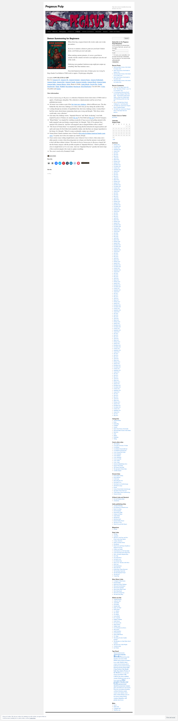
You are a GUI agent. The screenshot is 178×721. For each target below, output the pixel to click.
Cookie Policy (32, 718)
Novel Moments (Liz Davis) (120, 627)
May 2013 (116, 377)
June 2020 (116, 235)
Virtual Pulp (116, 576)
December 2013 (117, 365)
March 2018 (116, 280)
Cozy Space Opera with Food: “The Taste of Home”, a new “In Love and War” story (122, 88)
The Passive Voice (118, 522)
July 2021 (116, 213)
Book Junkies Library (118, 475)
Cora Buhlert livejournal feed (120, 450)
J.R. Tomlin (116, 612)
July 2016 (116, 313)
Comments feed (117, 708)
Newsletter (98, 32)
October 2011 (117, 408)
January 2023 (117, 183)
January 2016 (117, 323)
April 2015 (116, 338)
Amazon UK (64, 80)
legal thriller (120, 674)
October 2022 (117, 188)
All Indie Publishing (118, 505)
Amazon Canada (70, 82)
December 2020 (117, 224)
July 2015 (116, 333)
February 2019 (117, 261)
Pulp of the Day (117, 567)
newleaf (115, 529)
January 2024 (117, 163)
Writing (115, 439)
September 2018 (117, 270)
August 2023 (116, 171)
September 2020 (117, 229)
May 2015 (116, 337)
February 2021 (117, 221)
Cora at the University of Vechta (121, 445)
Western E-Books (117, 494)
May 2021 (116, 216)
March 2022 (116, 199)
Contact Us (71, 32)
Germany (123, 664)
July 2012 (116, 393)
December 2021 (117, 204)
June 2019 (116, 255)
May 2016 (116, 316)
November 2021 (117, 206)
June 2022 (116, 194)
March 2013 (116, 380)
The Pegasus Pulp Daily (119, 467)
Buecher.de (77, 86)
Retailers (105, 32)
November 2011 (117, 407)
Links (115, 433)
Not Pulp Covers (117, 559)
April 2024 (116, 158)
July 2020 (116, 233)
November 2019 (117, 246)
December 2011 (117, 405)
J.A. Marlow (116, 611)
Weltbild (62, 86)
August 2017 (116, 291)
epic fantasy (120, 662)
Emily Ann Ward (117, 607)
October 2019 (117, 248)
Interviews (116, 432)
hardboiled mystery (118, 665)
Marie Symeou (117, 624)
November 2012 (117, 387)
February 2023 (117, 181)
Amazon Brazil (91, 82)
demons (119, 660)
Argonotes (116, 535)
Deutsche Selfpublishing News (120, 464)
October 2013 (117, 368)
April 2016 (116, 318)
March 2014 (116, 360)
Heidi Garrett (116, 609)
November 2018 (117, 266)
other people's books (119, 680)
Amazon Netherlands (97, 80)
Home (49, 32)
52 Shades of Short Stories (119, 581)
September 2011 (117, 410)
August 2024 (116, 151)
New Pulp (116, 556)
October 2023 (117, 168)
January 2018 (117, 283)
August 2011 (116, 412)
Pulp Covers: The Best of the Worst (121, 562)
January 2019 (117, 263)
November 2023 (117, 166)
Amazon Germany (74, 80)
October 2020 (117, 228)
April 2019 (116, 258)
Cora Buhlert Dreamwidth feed (120, 449)
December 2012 (117, 385)
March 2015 (116, 340)
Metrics (115, 435)
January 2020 (117, 243)
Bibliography (62, 32)
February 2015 (117, 342)
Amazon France (85, 80)
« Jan (113, 139)
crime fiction (121, 658)
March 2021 (116, 219)
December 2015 (117, 325)
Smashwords (51, 86)
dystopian (127, 660)
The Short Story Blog (118, 594)
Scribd (100, 84)
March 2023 (116, 179)
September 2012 (117, 390)
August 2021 (116, 211)
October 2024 (117, 148)
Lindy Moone (117, 621)
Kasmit (115, 487)
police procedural (118, 687)
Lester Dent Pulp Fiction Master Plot (122, 552)
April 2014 (116, 358)
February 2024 (117, 161)
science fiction (120, 694)
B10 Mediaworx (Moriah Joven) (121, 507)
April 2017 (116, 298)
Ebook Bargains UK (118, 480)
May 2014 (116, 357)
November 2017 (117, 286)
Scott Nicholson (117, 632)
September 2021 (117, 209)
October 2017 (117, 288)
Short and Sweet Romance (119, 586)
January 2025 (117, 144)
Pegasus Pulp (54, 6)
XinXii (58, 89)
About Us (54, 32)
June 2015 (116, 335)
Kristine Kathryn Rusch (119, 520)
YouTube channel (117, 470)
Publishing (116, 437)
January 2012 (117, 403)
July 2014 (116, 353)
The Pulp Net (117, 574)
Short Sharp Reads (118, 591)
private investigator (120, 689)
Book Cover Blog (117, 509)
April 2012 (116, 398)
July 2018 (116, 273)
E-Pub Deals (116, 479)
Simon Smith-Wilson (118, 634)
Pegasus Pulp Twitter (118, 465)
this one (75, 118)
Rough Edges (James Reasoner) (121, 569)
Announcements (117, 420)
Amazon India (51, 84)
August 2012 (116, 392)
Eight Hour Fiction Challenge (120, 584)
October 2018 (117, 268)
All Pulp (115, 534)
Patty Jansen (116, 629)
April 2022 (116, 198)
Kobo (68, 84)
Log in (115, 705)
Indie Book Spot (117, 519)
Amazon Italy (61, 82)
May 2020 (116, 236)
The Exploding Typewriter (119, 571)
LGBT (125, 674)
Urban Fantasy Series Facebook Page (122, 492)
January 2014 (117, 363)
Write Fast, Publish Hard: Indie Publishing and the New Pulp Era (121, 98)
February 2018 (117, 281)
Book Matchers (117, 477)
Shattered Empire (121, 107)
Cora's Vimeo (117, 462)
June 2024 (116, 154)
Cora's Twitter (117, 460)
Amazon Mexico (61, 84)
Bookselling (116, 423)
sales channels (121, 693)
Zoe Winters (116, 648)
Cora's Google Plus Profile (119, 452)
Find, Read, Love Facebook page (121, 484)
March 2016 (116, 320)
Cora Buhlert (116, 447)
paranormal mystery (120, 685)
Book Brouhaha (117, 582)
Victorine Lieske (117, 646)
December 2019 (117, 245)
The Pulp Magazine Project (120, 572)
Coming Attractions (118, 541)
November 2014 (117, 347)
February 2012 (117, 402)
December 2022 (117, 184)
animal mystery (121, 653)
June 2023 (116, 174)
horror (125, 667)
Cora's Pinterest (117, 455)
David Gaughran (117, 510)
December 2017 (117, 285)
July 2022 (116, 193)
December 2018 (117, 265)
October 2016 (117, 308)
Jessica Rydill (117, 616)
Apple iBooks (85, 84)
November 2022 (117, 186)
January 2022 (117, 203)
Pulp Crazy (116, 564)
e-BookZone (116, 500)
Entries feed (116, 706)
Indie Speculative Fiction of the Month (122, 430)
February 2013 (117, 382)
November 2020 (117, 226)
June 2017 (116, 295)
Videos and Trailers (115, 32)
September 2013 (117, 370)
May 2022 (116, 196)
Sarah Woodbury (117, 631)
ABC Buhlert (117, 444)
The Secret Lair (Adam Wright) (120, 644)
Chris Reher (116, 604)
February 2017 (117, 301)
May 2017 (116, 296)
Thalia (57, 86)
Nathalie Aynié (117, 626)
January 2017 (117, 303)
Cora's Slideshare (117, 457)
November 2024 (117, 146)
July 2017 (116, 293)
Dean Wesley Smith (118, 512)
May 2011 (116, 415)
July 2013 (116, 373)
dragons (123, 660)
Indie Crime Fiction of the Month (121, 428)
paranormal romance (124, 686)
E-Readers (116, 425)
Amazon (116, 653)
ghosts (127, 664)
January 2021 (117, 223)
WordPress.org (117, 710)
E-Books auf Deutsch (88, 32)
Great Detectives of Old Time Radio (121, 551)
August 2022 (116, 191)
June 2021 (116, 214)
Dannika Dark (117, 606)
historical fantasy (126, 666)
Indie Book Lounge (118, 485)
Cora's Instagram (117, 454)
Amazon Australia (81, 82)
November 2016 (117, 306)
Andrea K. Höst (117, 601)
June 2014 (116, 355)
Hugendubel (69, 86)
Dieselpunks (116, 544)
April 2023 (116, 178)
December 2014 (117, 345)
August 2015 (116, 331)
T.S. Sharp (116, 636)
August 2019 (116, 251)
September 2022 (117, 189)
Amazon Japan (101, 82)
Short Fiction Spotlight (119, 587)
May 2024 (116, 156)
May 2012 (116, 397)
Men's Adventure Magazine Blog (121, 554)
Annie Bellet (116, 602)
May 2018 (116, 276)
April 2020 (116, 238)
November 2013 (117, 367)
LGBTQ (116, 676)
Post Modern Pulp (118, 561)
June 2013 (116, 375)
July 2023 (116, 173)
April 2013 (116, 378)
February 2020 (117, 241)
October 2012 (117, 388)
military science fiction (121, 677)
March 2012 (116, 400)
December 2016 (117, 305)
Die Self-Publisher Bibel (119, 499)
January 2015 (117, 343)
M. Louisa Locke (117, 622)
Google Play (93, 84)
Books (115, 422)
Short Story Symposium (119, 592)
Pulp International (117, 566)
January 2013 (117, 383)
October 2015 (117, 328)
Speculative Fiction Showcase (120, 490)
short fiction (120, 700)
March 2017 (116, 300)
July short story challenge (78, 104)
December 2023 (117, 164)
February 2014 (117, 362)
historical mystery (118, 667)
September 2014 (117, 350)
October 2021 (117, 208)
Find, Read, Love (117, 482)
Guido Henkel (117, 515)
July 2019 (116, 253)
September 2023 (117, 169)
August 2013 (116, 372)
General (115, 427)
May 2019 (116, 256)
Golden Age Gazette (118, 549)
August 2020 (116, 231)
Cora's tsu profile (117, 459)
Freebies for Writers (118, 514)
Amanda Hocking (117, 599)
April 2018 (116, 278)
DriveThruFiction (86, 86)
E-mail (113, 53)
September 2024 (117, 149)
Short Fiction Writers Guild (120, 589)
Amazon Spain (51, 82)
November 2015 (117, 326)
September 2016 (117, 310)
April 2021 (116, 218)
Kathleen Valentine (118, 619)
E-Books (78, 32)
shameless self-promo (120, 699)
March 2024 (116, 159)
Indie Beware (117, 517)
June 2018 (116, 275)
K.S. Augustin (117, 617)
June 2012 (116, 395)
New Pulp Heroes (118, 557)
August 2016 (116, 311)
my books (124, 678)
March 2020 (116, 240)
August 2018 (116, 271)
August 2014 (116, 352)
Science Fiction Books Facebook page (122, 489)
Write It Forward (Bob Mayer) (120, 524)
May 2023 (116, 176)
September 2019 (117, 250)
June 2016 (116, 315)
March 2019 (116, 260)
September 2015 (117, 330)
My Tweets (114, 117)
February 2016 (117, 321)
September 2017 (117, 290)
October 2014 (117, 348)
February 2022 (117, 201)
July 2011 (116, 413)
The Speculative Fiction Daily (120, 469)
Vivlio (103, 86)
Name (113, 50)
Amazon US (56, 80)
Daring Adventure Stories (119, 542)
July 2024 (116, 153)
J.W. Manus (116, 614)
